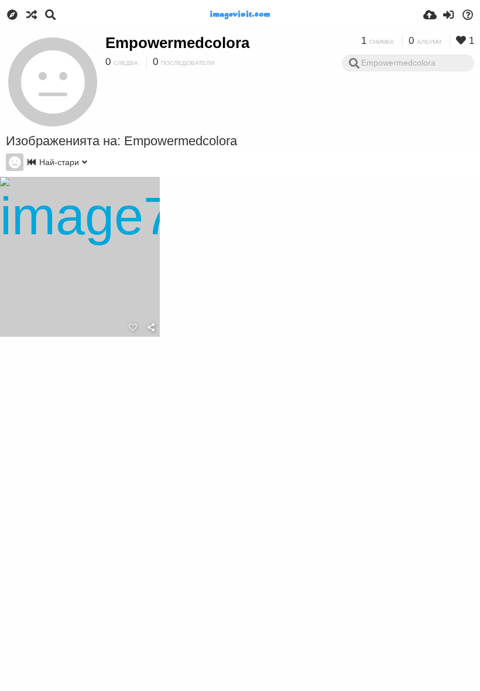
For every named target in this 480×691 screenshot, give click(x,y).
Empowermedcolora (177, 43)
